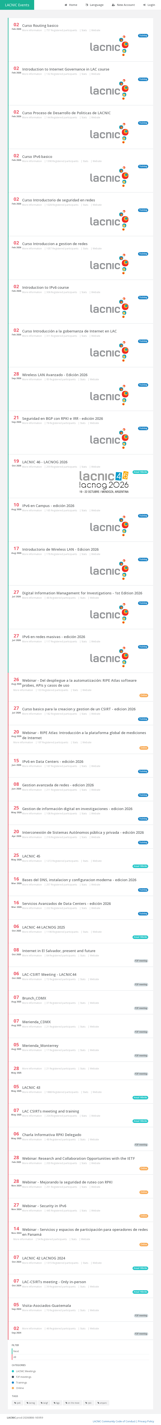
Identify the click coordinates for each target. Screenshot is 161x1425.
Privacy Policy (146, 1421)
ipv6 (18, 1402)
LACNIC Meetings (26, 1371)
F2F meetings (23, 1377)
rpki (89, 1402)
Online (20, 1388)
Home (72, 5)
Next (16, 1351)
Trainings (21, 1382)
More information (32, 30)
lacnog (31, 1402)
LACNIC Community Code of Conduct (114, 1421)
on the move (73, 1402)
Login (151, 5)
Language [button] (96, 5)
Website (95, 30)
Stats (84, 30)
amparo (103, 1402)
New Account (125, 5)
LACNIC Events (17, 5)
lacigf (45, 1402)
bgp (57, 1402)
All (14, 1357)
